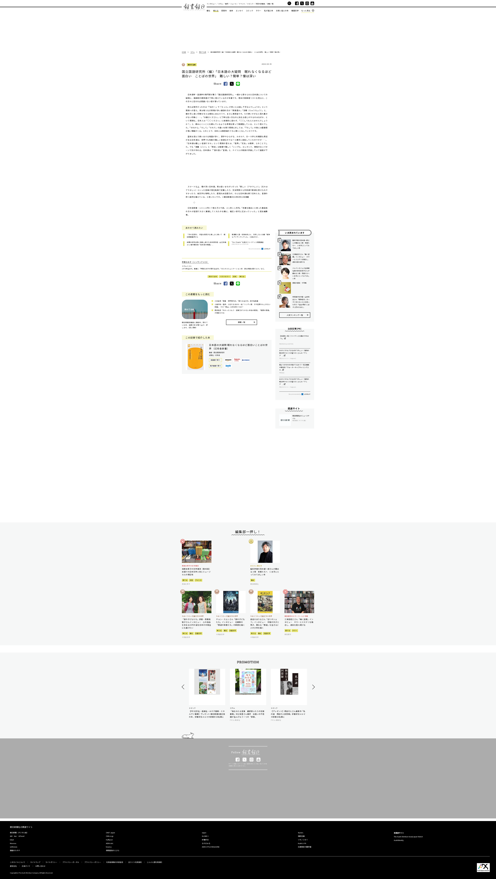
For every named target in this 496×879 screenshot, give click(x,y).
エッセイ (239, 10)
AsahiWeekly (399, 840)
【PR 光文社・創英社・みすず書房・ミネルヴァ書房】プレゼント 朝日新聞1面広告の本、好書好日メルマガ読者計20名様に (207, 714)
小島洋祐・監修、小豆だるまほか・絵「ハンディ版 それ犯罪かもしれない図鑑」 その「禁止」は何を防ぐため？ (242, 305)
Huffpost (109, 839)
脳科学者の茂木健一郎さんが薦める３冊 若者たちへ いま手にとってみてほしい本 (300, 244)
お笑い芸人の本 (282, 10)
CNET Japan (110, 832)
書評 (226, 4)
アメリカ (198, 580)
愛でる (185, 580)
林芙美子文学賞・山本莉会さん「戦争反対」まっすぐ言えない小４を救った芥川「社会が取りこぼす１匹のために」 (300, 302)
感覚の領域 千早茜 (299, 283)
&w (15, 836)
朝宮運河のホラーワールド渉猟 (296, 616)
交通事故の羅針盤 (304, 847)
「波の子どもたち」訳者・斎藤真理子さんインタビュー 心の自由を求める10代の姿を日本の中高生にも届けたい (196, 623)
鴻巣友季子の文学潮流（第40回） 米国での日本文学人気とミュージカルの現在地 (196, 572)
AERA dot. (109, 843)
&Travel (21, 836)
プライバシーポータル (70, 862)
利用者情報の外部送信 (114, 862)
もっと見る (305, 11)
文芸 (191, 580)
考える (216, 10)
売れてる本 (192, 65)
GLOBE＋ (205, 836)
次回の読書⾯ (260, 4)
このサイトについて (17, 862)
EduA (12, 839)
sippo (204, 832)
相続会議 (301, 836)
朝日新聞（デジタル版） (19, 832)
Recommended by (255, 249)
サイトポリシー (51, 862)
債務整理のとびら (112, 850)
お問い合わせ (40, 866)
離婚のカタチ (15, 850)
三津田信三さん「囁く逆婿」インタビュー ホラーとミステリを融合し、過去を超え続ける (300, 258)
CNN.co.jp (109, 836)
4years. (301, 832)
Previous (183, 687)
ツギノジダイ (303, 839)
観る (208, 10)
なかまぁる (206, 843)
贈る (252, 580)
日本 (234, 276)
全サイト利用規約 (135, 862)
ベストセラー (225, 276)
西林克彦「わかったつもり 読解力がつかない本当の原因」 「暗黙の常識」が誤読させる (243, 311)
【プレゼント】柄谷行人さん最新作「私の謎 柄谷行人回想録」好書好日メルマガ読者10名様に (288, 714)
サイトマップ (35, 862)
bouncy (109, 847)
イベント (242, 4)
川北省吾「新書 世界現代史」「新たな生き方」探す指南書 (236, 301)
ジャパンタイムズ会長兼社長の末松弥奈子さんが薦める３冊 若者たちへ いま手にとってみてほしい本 (301, 273)
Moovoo (13, 843)
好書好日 (194, 7)
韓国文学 (295, 10)
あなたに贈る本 (256, 566)
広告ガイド (26, 866)
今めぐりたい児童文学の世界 (193, 616)
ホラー (258, 10)
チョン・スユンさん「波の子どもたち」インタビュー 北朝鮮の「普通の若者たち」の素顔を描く (230, 622)
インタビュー (211, 4)
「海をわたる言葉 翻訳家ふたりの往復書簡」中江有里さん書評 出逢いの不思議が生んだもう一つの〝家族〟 (247, 714)
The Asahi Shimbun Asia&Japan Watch (408, 836)
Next (313, 687)
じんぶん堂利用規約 (154, 862)
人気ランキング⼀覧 (295, 315)
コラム (220, 4)
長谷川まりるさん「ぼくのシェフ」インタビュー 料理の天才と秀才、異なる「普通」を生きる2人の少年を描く (264, 623)
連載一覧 (270, 4)
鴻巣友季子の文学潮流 (190, 566)
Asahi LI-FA (302, 843)
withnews (13, 847)
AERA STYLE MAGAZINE (210, 847)
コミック (249, 10)
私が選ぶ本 (268, 10)
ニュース (233, 4)
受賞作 (224, 10)
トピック (250, 4)
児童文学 (198, 633)
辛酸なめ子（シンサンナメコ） (195, 262)
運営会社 (13, 866)
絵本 (231, 10)
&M (11, 836)
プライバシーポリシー (92, 862)
